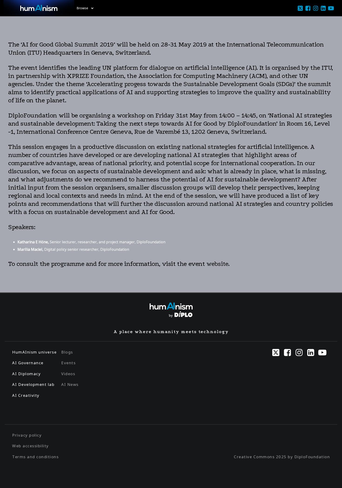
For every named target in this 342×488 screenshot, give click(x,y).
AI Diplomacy (26, 373)
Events (68, 362)
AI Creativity (26, 395)
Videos (68, 373)
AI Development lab (33, 384)
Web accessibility (30, 445)
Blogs (67, 352)
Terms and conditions (35, 456)
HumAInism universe (34, 352)
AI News (70, 384)
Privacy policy (27, 435)
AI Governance (28, 362)
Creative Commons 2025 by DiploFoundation (282, 456)
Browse (82, 8)
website (217, 263)
